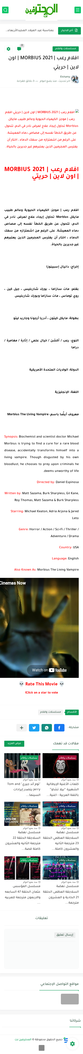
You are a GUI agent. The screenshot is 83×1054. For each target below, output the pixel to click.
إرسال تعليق (64, 935)
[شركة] (70, 999)
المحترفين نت (23, 1039)
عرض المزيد (14, 743)
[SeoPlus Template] (65, 1040)
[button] (59, 727)
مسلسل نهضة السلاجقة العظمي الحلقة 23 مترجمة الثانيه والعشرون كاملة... (61, 841)
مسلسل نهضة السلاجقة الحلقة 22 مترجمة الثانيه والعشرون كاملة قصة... (22, 841)
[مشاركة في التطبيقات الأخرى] (21, 727)
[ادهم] (41, 1048)
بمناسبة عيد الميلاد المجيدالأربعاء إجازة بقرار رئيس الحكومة (29, 30)
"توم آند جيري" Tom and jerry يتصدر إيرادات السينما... (23, 790)
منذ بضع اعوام (68, 779)
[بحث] (5, 10)
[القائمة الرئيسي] (77, 10)
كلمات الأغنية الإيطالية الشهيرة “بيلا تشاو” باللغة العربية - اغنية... (63, 790)
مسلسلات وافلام (65, 48)
